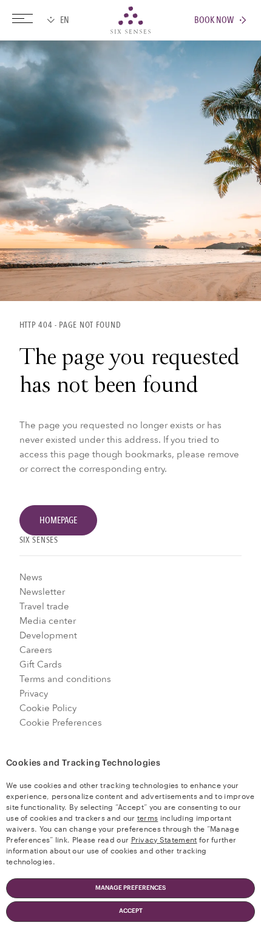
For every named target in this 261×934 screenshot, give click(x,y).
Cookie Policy (47, 708)
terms (147, 817)
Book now (214, 20)
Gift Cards (40, 664)
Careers (35, 650)
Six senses (130, 20)
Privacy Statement (164, 838)
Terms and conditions (65, 679)
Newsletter (42, 592)
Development (48, 635)
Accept (131, 911)
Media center (47, 621)
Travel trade (44, 606)
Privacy (33, 693)
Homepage (58, 520)
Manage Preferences (130, 888)
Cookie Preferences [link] (60, 723)
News (30, 577)
